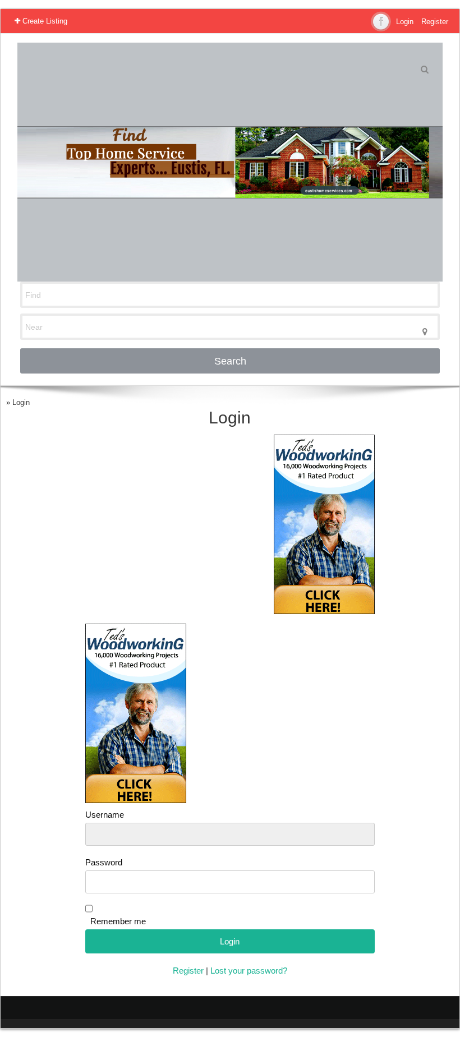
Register (434, 21)
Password (103, 862)
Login (404, 21)
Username (104, 814)
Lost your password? (248, 970)
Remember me (118, 921)
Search (230, 361)
